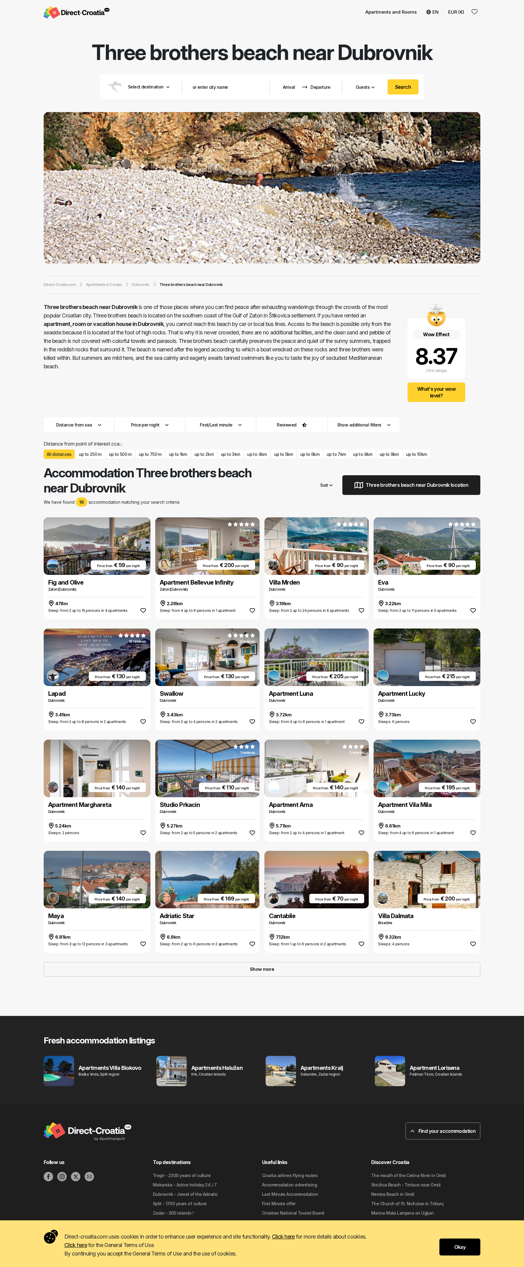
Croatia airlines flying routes (289, 1175)
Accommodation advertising (289, 1184)
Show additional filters (360, 424)
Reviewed (287, 424)
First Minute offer (279, 1203)
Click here (283, 1236)
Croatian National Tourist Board (293, 1213)
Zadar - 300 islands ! (173, 1213)
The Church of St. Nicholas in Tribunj (407, 1203)
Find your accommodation (446, 1131)
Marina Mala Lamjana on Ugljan (402, 1213)
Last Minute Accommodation (290, 1194)
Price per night (145, 424)
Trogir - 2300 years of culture (181, 1175)
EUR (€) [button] (456, 12)
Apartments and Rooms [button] (391, 12)
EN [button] (435, 12)
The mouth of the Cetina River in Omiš (408, 1175)
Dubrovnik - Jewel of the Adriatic (185, 1194)
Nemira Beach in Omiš (393, 1194)
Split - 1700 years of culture (180, 1203)
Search (403, 87)
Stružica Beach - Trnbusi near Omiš (406, 1184)
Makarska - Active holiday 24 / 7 (185, 1184)
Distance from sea (74, 424)
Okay (459, 1247)
